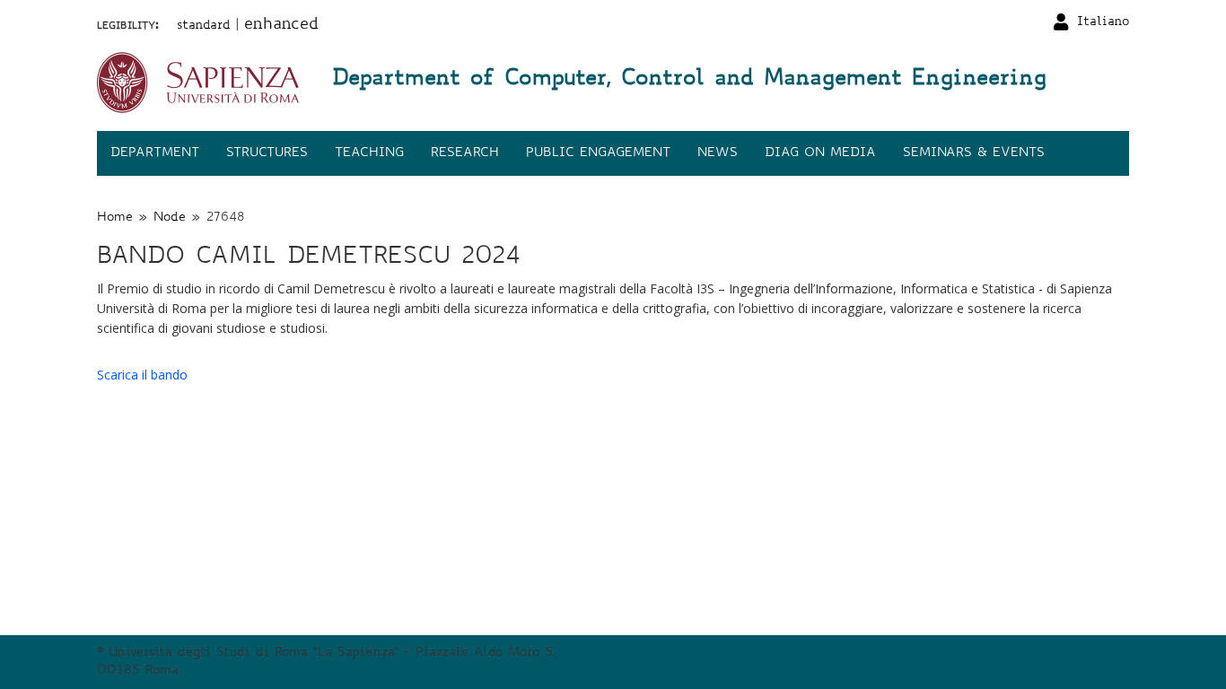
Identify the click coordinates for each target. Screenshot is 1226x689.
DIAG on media (820, 153)
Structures (267, 153)
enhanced (281, 25)
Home (115, 218)
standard (204, 26)
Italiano (1103, 22)
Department (154, 153)
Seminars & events (974, 153)
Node (169, 218)
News (717, 153)
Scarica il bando (142, 374)
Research (465, 153)
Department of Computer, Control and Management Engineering (689, 80)
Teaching (369, 153)
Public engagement (598, 153)
